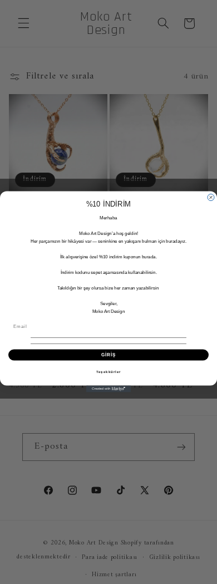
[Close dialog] (211, 197)
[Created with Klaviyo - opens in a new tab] (108, 389)
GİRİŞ (108, 355)
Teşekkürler (108, 372)
